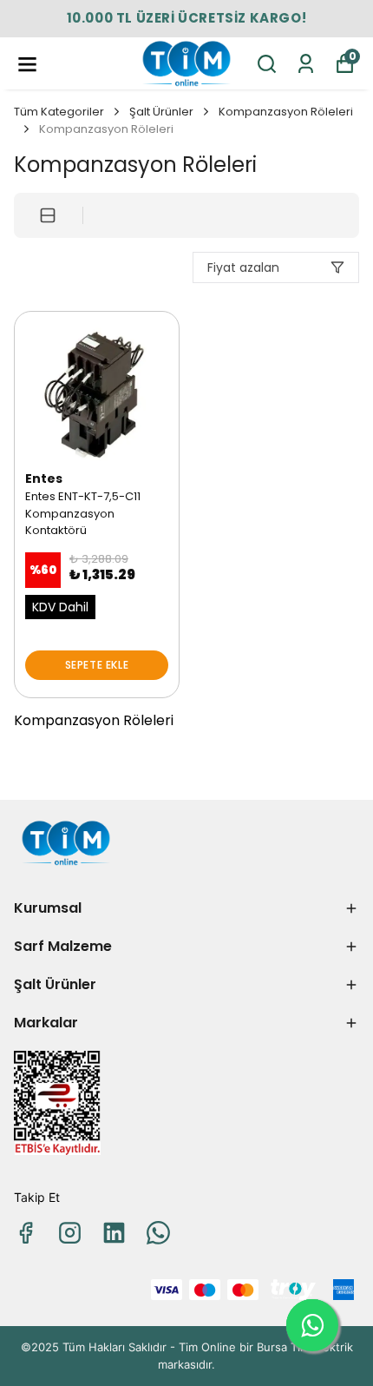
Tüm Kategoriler (59, 111)
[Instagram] (70, 1232)
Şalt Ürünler (161, 111)
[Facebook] (25, 1232)
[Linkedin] (114, 1232)
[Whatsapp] (158, 1232)
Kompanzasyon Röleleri (286, 111)
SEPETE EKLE (97, 664)
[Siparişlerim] (306, 64)
